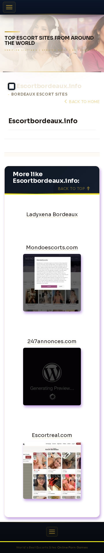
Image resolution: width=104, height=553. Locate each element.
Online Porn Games (72, 547)
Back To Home (84, 101)
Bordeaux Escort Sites (39, 94)
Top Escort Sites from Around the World (49, 41)
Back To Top (72, 188)
